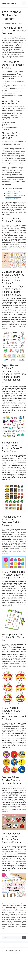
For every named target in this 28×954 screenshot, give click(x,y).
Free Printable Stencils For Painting (15, 195)
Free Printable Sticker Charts (13, 197)
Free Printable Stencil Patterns (14, 191)
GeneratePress (14, 952)
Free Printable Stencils (12, 193)
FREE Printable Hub (10, 3)
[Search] (24, 937)
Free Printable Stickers (12, 198)
